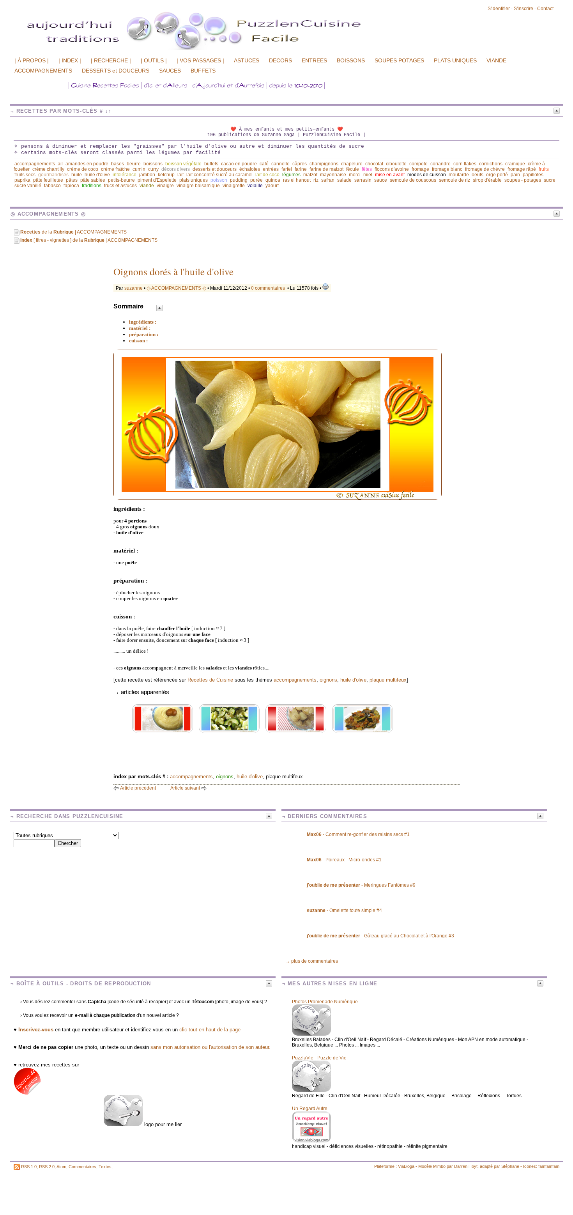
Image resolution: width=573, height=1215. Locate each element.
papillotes (533, 174)
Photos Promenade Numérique (325, 1001)
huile (76, 174)
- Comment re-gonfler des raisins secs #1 (358, 834)
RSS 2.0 (47, 1166)
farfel (286, 169)
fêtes (367, 169)
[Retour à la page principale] (224, 49)
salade (344, 180)
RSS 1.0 (29, 1166)
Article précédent (138, 788)
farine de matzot (326, 169)
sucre (549, 180)
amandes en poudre (86, 163)
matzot (310, 174)
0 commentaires (268, 288)
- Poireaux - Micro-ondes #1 (344, 860)
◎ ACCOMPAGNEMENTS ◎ (176, 288)
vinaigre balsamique (198, 185)
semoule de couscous (413, 180)
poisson (218, 180)
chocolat (374, 163)
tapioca (71, 185)
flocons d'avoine (392, 169)
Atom (61, 1166)
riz (315, 180)
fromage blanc (447, 169)
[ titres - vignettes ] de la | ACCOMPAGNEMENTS (88, 240)
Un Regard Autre (309, 1108)
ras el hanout (297, 180)
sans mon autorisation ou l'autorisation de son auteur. (210, 1047)
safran (327, 180)
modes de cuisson (426, 174)
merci (355, 174)
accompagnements (34, 163)
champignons (323, 163)
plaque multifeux (388, 680)
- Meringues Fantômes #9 (361, 885)
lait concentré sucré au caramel (219, 174)
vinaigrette (234, 185)
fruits (544, 169)
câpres (299, 163)
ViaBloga (406, 1166)
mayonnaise (333, 174)
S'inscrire (523, 8)
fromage (420, 169)
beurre (134, 163)
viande (147, 185)
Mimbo (439, 1166)
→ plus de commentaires (311, 961)
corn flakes (464, 163)
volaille (255, 185)
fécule (352, 169)
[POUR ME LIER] (123, 1124)
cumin (139, 169)
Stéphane (510, 1166)
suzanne (133, 288)
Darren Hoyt (466, 1166)
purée (256, 180)
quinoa (272, 180)
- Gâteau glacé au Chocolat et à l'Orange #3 (380, 936)
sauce (380, 180)
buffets (211, 163)
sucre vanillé (27, 185)
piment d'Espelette (157, 180)
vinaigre (165, 185)
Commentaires (82, 1166)
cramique (515, 163)
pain (515, 174)
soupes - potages (522, 180)
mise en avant (390, 174)
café (264, 163)
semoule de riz (454, 180)
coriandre (440, 163)
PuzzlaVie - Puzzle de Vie (319, 1058)
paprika (22, 180)
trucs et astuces (120, 185)
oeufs (477, 174)
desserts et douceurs (215, 169)
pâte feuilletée (48, 180)
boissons (153, 163)
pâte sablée (92, 180)
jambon (147, 174)
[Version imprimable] (325, 288)
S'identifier (499, 8)
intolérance (124, 174)
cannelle (280, 163)
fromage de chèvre (485, 169)
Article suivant (185, 788)
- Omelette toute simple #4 (344, 910)
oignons (328, 680)
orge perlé (497, 174)
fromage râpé (522, 169)
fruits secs (24, 174)
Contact (545, 8)
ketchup (166, 174)
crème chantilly (48, 169)
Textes (105, 1166)
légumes (291, 174)
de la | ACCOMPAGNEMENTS (73, 232)
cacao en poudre (239, 163)
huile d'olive (97, 174)
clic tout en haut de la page (210, 1030)
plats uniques (193, 180)
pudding (239, 180)
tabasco (52, 185)
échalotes (249, 169)
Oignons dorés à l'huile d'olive (173, 271)
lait (180, 174)
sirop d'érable (487, 180)
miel (367, 174)
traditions (91, 185)
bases (117, 163)
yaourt (272, 185)
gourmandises (53, 174)
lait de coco (267, 174)
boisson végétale (183, 163)
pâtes (72, 180)
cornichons (490, 163)
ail (60, 163)
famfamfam (548, 1166)
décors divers (175, 169)
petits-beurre (121, 180)
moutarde (459, 174)
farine (301, 169)
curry (153, 169)
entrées (271, 169)
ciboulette (396, 163)
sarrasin (362, 180)
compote (418, 163)
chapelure (352, 163)
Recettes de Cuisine (210, 680)
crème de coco (82, 169)
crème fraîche (115, 169)
